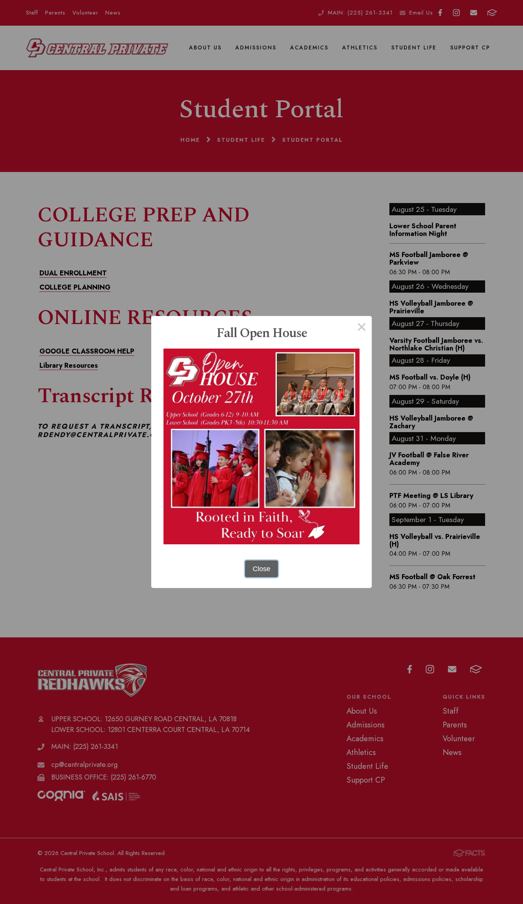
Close (261, 569)
